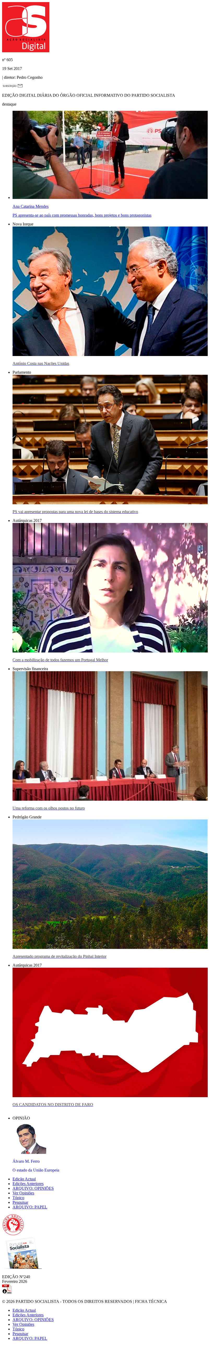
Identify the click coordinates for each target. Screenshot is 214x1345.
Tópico (18, 1197)
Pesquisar (20, 1202)
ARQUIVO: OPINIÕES (33, 1188)
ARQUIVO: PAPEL (30, 1207)
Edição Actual (24, 1179)
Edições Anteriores (28, 1183)
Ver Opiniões (23, 1193)
